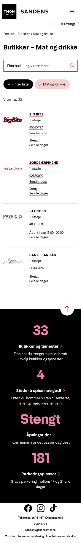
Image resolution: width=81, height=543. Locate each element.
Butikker (24, 34)
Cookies (10, 536)
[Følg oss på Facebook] (28, 508)
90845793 (40, 523)
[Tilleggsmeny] (72, 11)
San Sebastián (42, 255)
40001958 (36, 224)
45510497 (36, 127)
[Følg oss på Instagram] (40, 508)
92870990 (36, 176)
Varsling (71, 536)
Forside (8, 34)
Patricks (37, 211)
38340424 (36, 268)
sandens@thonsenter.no (40, 529)
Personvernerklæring (30, 536)
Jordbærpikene (43, 163)
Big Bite (36, 114)
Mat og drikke (53, 84)
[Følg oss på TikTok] (53, 508)
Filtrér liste (20, 84)
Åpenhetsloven (55, 536)
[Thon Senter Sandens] (25, 11)
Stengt (70, 24)
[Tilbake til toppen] (67, 309)
